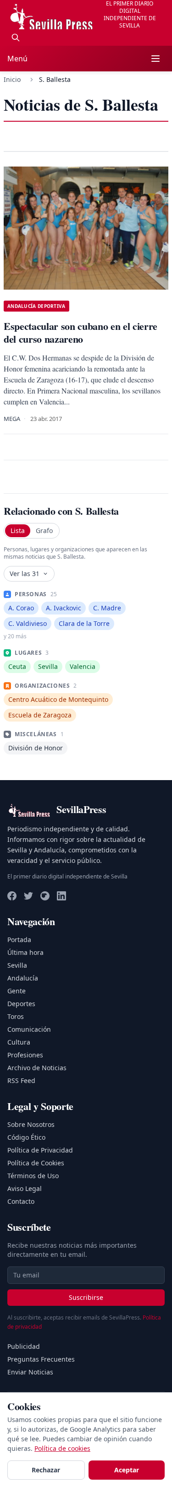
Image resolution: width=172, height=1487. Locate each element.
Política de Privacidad (40, 1150)
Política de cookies (62, 1448)
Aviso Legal (24, 1188)
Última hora (25, 952)
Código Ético (26, 1137)
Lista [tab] (18, 530)
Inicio (12, 79)
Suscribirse (86, 1297)
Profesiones (25, 1055)
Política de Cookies (35, 1162)
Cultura (18, 1042)
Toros (15, 1016)
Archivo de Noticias (37, 1067)
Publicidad (23, 1346)
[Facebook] (12, 895)
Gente (16, 990)
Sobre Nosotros (31, 1124)
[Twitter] (28, 895)
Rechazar (46, 1469)
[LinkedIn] (61, 895)
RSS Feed (21, 1080)
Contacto (20, 1201)
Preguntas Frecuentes (41, 1359)
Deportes (21, 1003)
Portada (19, 939)
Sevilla (17, 965)
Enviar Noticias (30, 1372)
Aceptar (126, 1469)
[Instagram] (45, 895)
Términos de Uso (33, 1175)
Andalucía (22, 978)
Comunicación (29, 1029)
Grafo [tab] (44, 530)
